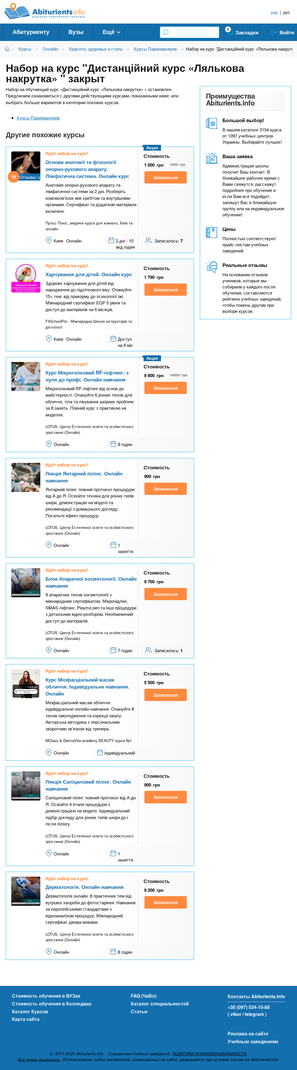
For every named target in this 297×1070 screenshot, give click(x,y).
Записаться (165, 177)
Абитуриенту (30, 31)
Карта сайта (25, 1019)
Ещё (109, 31)
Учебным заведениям (253, 1041)
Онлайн (50, 49)
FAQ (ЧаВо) (143, 995)
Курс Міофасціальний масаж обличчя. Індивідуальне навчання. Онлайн (87, 686)
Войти (287, 32)
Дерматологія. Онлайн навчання (85, 886)
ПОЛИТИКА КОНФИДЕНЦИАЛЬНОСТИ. (209, 1053)
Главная (8, 49)
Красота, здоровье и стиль (96, 49)
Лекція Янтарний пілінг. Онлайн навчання (84, 477)
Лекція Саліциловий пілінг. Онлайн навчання (88, 785)
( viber (234, 1014)
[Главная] (50, 11)
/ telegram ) (254, 1014)
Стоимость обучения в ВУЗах (46, 995)
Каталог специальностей (160, 1003)
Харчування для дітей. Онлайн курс (89, 274)
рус (286, 12)
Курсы (25, 49)
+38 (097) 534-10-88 (249, 1007)
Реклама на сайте (248, 1033)
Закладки (247, 32)
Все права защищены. (39, 1059)
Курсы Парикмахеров (155, 49)
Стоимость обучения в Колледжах (52, 1003)
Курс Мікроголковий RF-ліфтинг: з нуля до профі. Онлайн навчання (87, 376)
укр (274, 12)
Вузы (76, 31)
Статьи (139, 1011)
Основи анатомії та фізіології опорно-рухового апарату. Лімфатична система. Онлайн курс (87, 168)
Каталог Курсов (30, 1011)
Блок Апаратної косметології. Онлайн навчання (91, 582)
